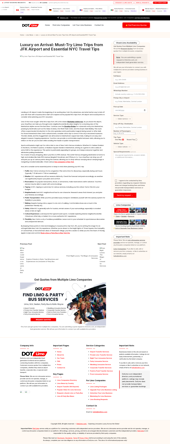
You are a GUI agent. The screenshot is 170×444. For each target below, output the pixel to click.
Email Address (119, 83)
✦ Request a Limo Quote (123, 2)
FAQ (58, 361)
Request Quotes (127, 49)
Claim (118, 216)
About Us (60, 355)
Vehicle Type (118, 143)
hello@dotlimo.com (100, 412)
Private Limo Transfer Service (101, 355)
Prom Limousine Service (99, 374)
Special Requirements (125, 152)
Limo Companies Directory (67, 380)
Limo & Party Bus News (65, 396)
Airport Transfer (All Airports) (68, 387)
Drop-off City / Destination (123, 124)
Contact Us (61, 368)
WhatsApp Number (121, 90)
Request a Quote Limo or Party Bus (70, 393)
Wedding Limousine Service (100, 364)
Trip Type (117, 137)
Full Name (117, 76)
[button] (136, 25)
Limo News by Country (65, 383)
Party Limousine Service (99, 361)
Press (59, 364)
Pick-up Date (118, 107)
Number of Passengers (122, 131)
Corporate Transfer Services (100, 368)
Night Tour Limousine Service (101, 358)
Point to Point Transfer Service (101, 371)
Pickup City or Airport (121, 98)
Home (59, 352)
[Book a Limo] (63, 304)
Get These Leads (160, 2)
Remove (131, 216)
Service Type (118, 115)
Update (124, 216)
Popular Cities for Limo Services (69, 390)
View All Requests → (143, 2)
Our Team (60, 358)
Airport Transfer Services (99, 352)
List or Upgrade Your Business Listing (129, 228)
